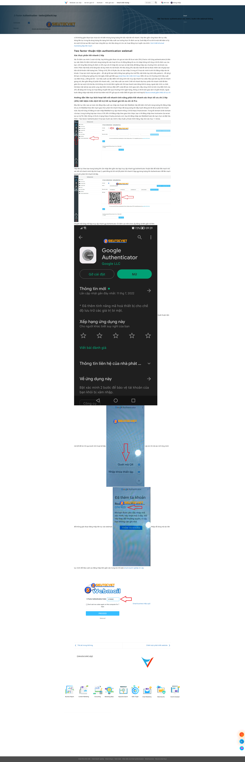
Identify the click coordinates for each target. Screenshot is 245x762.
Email (185, 16)
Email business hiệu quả (141, 604)
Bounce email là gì (161, 759)
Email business (149, 759)
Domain (99, 3)
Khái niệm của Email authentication (133, 759)
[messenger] (241, 748)
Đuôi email (118, 759)
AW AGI (166, 3)
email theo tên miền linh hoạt (129, 76)
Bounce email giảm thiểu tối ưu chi (157, 92)
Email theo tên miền (84, 759)
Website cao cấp (75, 3)
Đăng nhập (177, 3)
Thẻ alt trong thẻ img (85, 645)
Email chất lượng (123, 3)
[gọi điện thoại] (241, 734)
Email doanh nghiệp (98, 759)
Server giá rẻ (89, 3)
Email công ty (109, 759)
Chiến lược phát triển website (157, 645)
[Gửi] (155, 2)
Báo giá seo (109, 3)
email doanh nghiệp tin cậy (134, 568)
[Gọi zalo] (241, 741)
